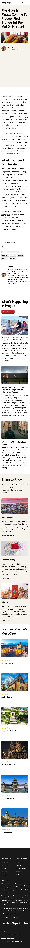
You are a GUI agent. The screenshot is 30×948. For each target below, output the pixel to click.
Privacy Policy (10, 938)
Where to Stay (5, 862)
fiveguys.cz (6, 215)
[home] (6, 2)
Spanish (19, 934)
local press (6, 116)
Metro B (5, 145)
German (9, 934)
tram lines (22, 145)
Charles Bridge (20, 865)
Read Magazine (8, 312)
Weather (4, 868)
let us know (20, 910)
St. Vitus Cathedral (21, 868)
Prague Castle (20, 871)
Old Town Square (20, 875)
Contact (4, 938)
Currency (4, 875)
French (14, 934)
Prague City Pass (20, 862)
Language (4, 871)
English (3, 934)
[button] (26, 3)
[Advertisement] (15, 69)
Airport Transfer (6, 865)
